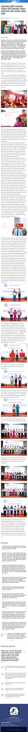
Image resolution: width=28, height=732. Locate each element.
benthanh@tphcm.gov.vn (15, 721)
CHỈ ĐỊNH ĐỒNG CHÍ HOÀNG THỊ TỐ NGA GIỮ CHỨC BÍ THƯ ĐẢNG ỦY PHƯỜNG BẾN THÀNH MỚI (15, 667)
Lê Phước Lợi (7, 18)
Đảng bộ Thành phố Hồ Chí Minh (8, 724)
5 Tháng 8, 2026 (6, 619)
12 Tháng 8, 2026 (6, 562)
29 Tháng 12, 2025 (23, 17)
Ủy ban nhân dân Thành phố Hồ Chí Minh (9, 725)
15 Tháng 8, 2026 (6, 550)
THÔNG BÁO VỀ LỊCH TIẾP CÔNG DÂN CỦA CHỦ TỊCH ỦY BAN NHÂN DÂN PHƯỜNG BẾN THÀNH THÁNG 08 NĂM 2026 (13, 588)
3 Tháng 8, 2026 (11, 640)
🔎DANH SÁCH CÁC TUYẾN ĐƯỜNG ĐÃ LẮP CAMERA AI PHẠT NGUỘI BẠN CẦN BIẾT (14, 689)
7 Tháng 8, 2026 (6, 591)
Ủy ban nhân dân (15, 18)
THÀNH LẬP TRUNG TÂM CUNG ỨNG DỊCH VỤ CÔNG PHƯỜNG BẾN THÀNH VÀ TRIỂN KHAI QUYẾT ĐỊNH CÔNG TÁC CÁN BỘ (15, 695)
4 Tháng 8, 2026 (6, 630)
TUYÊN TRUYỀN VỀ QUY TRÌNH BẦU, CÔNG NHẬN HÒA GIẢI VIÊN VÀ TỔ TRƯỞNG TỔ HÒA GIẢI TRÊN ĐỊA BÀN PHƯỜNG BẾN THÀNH (14, 547)
